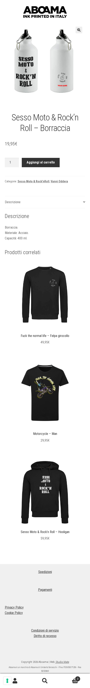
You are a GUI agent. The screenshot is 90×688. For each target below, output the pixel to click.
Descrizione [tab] (13, 202)
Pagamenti (45, 590)
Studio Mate (62, 661)
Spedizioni (45, 572)
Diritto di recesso (45, 636)
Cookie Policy (14, 613)
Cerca (45, 681)
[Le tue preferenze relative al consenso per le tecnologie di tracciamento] (7, 681)
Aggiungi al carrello (41, 162)
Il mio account (15, 681)
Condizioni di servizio (45, 630)
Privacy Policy (14, 607)
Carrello (69, 677)
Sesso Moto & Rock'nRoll (33, 181)
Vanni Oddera (59, 181)
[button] (79, 30)
